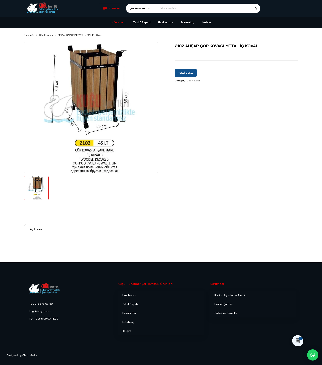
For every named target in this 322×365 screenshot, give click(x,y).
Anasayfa (29, 35)
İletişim (126, 331)
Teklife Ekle (185, 72)
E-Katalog (128, 322)
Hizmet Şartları (223, 304)
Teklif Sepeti (130, 304)
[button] (312, 355)
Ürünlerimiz (129, 295)
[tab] (36, 229)
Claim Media (29, 355)
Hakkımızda (129, 313)
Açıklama (36, 229)
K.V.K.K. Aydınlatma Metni (229, 295)
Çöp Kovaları (46, 35)
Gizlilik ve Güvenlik (225, 313)
